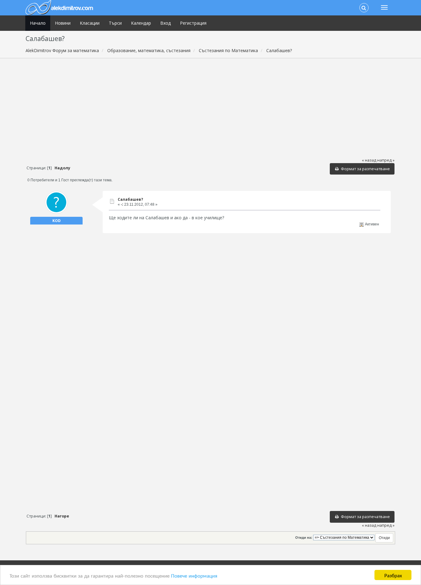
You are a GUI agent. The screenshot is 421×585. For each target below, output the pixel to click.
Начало (38, 23)
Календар (141, 23)
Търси (115, 23)
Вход (165, 23)
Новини (63, 23)
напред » (385, 160)
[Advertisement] (210, 107)
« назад (369, 160)
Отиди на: (303, 537)
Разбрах (393, 575)
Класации (90, 23)
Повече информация (194, 575)
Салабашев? (130, 199)
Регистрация (193, 23)
